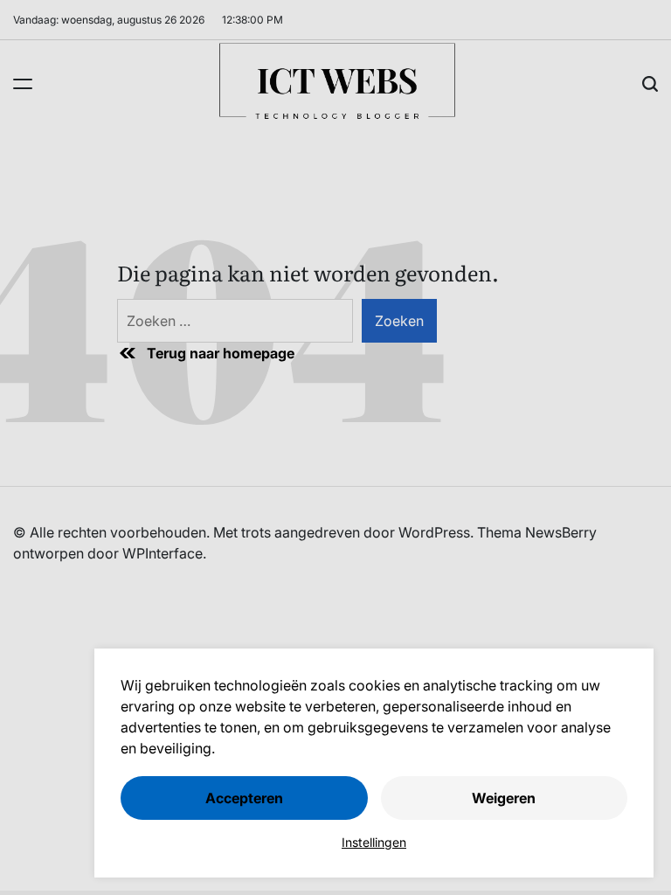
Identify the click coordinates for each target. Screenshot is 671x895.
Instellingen (374, 842)
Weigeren (504, 798)
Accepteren (244, 798)
